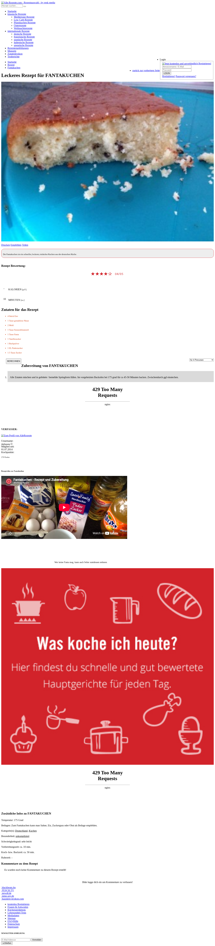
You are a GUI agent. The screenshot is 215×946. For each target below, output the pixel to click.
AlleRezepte (5, 444)
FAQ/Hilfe (13, 921)
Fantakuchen (14, 67)
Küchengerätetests (17, 910)
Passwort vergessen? (186, 76)
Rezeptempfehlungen (18, 48)
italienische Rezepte (24, 42)
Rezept (11, 64)
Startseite (12, 11)
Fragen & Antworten (18, 907)
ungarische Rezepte (23, 45)
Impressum (13, 927)
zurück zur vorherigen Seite (146, 70)
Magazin (12, 51)
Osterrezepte (20, 25)
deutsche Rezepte (22, 34)
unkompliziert (22, 836)
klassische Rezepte (17, 14)
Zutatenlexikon (15, 53)
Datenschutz (14, 924)
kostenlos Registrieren (18, 904)
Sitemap (12, 918)
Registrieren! (168, 76)
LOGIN (167, 73)
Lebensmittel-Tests (17, 912)
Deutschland (21, 830)
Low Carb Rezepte (23, 19)
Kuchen (33, 830)
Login (163, 59)
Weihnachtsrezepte (23, 28)
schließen (7, 943)
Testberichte (14, 56)
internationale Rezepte (19, 31)
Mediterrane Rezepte (24, 17)
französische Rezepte (24, 36)
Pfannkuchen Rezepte (25, 22)
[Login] (24, 6)
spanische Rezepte (23, 39)
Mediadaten (13, 915)
